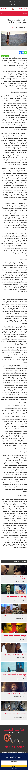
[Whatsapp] (25, 52)
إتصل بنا (9, 2)
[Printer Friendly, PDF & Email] (5, 56)
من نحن (18, 2)
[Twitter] (23, 52)
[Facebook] (20, 52)
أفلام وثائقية (12, 28)
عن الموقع (14, 2)
